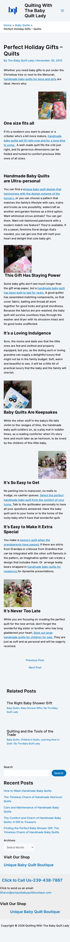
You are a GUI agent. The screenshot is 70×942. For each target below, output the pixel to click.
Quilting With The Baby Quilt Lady (38, 11)
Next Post (35, 667)
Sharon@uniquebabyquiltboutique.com (25, 892)
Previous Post (35, 660)
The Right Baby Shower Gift (29, 703)
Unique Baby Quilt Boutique (29, 865)
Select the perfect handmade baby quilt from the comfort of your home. (34, 500)
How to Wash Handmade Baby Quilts (28, 790)
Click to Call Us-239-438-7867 (31, 880)
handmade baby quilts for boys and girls (30, 79)
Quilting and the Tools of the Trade (30, 733)
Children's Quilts (30, 739)
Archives (9, 840)
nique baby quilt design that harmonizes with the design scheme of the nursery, (32, 194)
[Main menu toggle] (62, 10)
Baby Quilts (13, 708)
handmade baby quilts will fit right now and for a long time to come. (34, 140)
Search (8, 767)
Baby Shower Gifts (31, 708)
